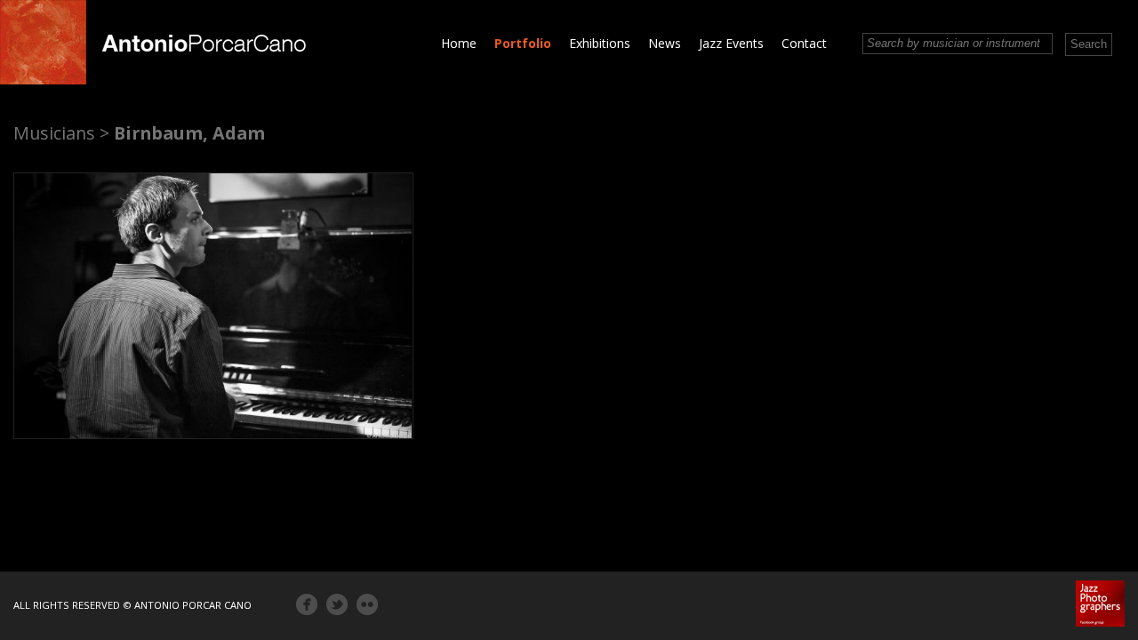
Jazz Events (731, 43)
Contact (804, 43)
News (664, 43)
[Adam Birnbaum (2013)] (213, 305)
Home (459, 43)
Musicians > (61, 133)
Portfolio (522, 43)
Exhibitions (599, 43)
